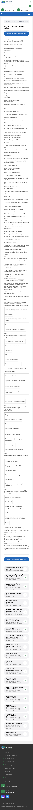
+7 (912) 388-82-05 (9, 10)
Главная (7, 21)
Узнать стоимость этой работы (16, 33)
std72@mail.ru (24, 10)
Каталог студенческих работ (20, 21)
